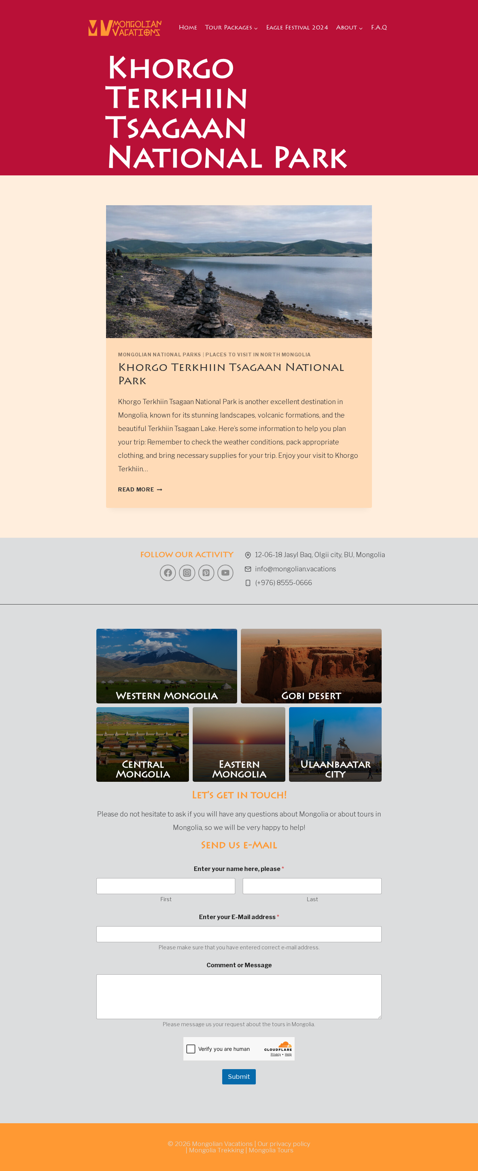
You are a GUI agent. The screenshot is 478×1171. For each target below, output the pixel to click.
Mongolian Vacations (222, 1143)
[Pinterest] (206, 573)
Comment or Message (239, 965)
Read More (140, 489)
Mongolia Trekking (216, 1150)
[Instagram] (187, 573)
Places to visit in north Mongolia (258, 354)
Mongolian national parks (159, 354)
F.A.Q (379, 28)
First (166, 899)
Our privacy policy (284, 1143)
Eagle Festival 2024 (297, 28)
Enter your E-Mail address (239, 917)
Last (312, 899)
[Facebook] (168, 573)
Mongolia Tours (271, 1150)
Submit (239, 1076)
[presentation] (239, 271)
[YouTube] (225, 573)
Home (188, 28)
